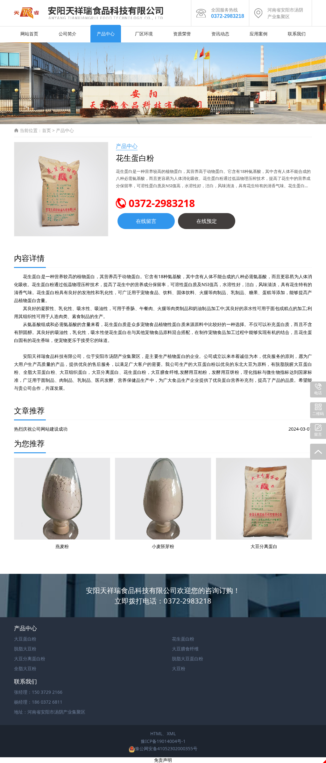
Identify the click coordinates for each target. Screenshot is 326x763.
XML (171, 733)
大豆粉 (178, 668)
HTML (156, 733)
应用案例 (258, 34)
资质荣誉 (182, 34)
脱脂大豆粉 (25, 649)
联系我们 (297, 34)
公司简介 (67, 34)
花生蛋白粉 (183, 639)
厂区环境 (144, 34)
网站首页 (29, 34)
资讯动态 (220, 34)
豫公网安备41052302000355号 (166, 748)
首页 (46, 130)
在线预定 (206, 221)
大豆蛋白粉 (25, 639)
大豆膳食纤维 (185, 649)
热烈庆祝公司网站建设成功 (40, 429)
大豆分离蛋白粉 (29, 659)
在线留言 (146, 221)
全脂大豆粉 (25, 668)
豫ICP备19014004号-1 (163, 741)
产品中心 (106, 34)
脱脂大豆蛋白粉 (187, 659)
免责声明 (163, 760)
